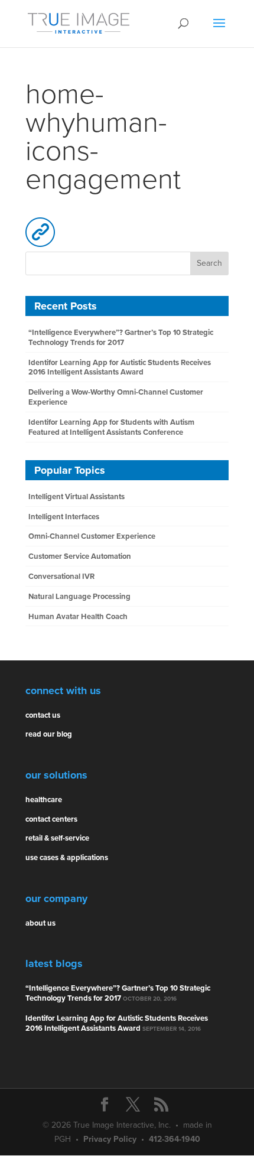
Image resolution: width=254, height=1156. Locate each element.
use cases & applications (66, 857)
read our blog (48, 734)
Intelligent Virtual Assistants (76, 497)
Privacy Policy (109, 1139)
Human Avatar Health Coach (78, 616)
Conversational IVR (61, 576)
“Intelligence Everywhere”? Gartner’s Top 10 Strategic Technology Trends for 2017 (120, 337)
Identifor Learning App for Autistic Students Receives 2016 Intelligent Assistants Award (119, 367)
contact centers (51, 819)
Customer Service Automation (79, 556)
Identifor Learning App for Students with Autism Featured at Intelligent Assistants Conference (111, 427)
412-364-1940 (174, 1139)
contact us (42, 715)
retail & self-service (57, 838)
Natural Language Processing (79, 596)
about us (40, 923)
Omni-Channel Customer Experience (91, 536)
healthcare (43, 800)
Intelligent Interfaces (63, 517)
